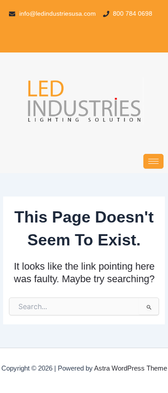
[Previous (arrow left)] (15, 196)
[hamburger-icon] (153, 161)
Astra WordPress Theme (130, 368)
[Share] (119, 10)
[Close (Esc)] (138, 10)
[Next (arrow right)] (152, 196)
